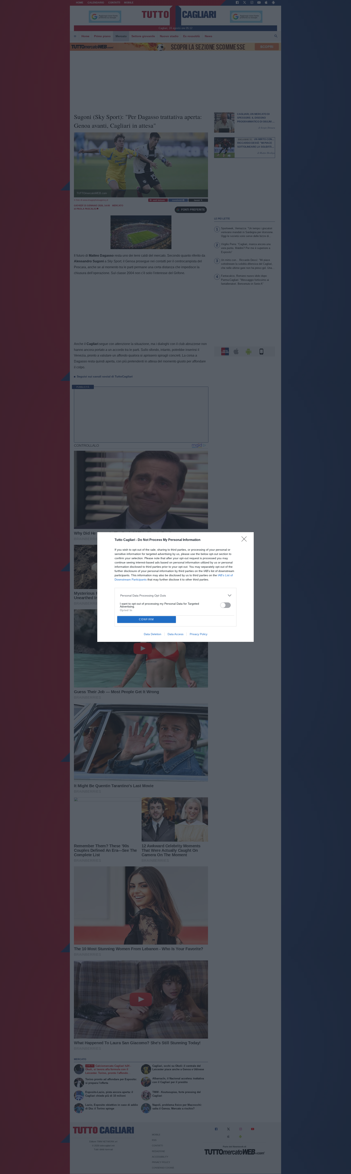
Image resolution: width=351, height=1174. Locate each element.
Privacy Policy (198, 634)
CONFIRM (146, 619)
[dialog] (175, 587)
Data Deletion (152, 634)
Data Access (175, 634)
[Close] (245, 540)
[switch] (225, 605)
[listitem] (175, 595)
